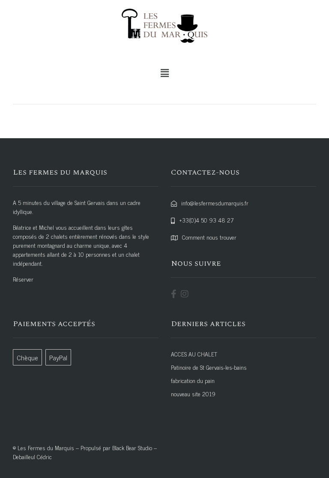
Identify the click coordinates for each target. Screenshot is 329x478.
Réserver (23, 279)
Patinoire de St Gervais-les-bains (209, 367)
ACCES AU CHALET (194, 354)
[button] (164, 73)
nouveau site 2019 (193, 393)
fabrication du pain (193, 380)
